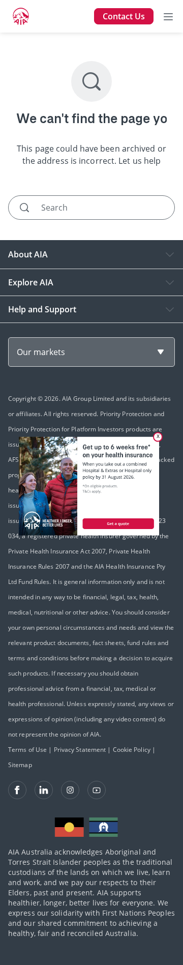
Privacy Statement (80, 749)
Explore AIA (30, 282)
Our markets (41, 352)
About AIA (28, 254)
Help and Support (42, 309)
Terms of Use (27, 749)
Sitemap (20, 765)
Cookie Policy (131, 749)
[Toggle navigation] (168, 16)
